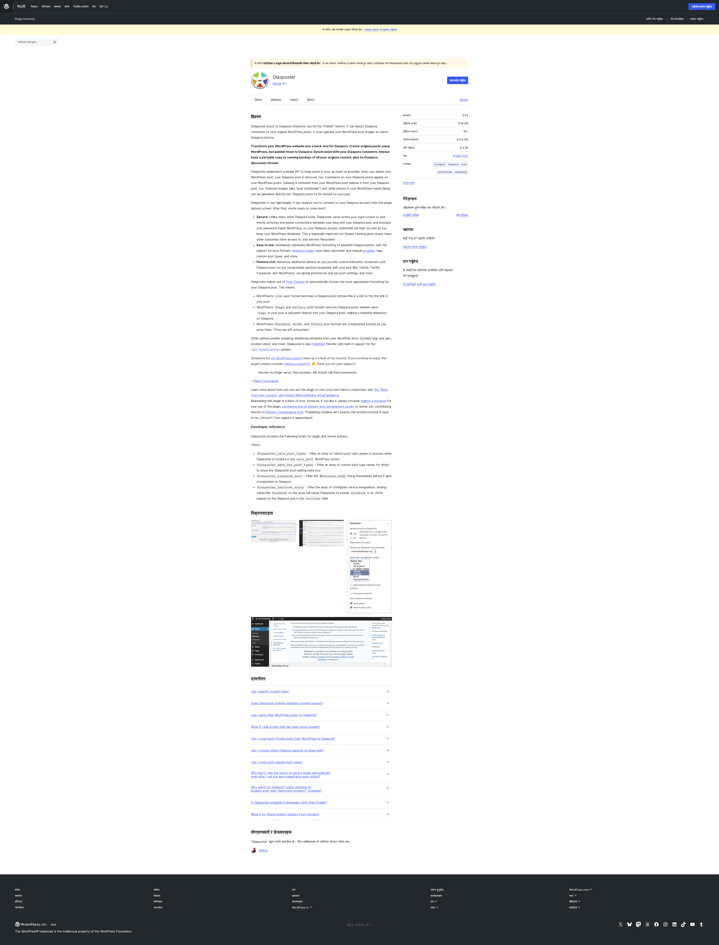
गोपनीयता (19, 907)
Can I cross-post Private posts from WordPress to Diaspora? (293, 738)
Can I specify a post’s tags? (270, 691)
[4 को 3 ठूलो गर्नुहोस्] (387, 525)
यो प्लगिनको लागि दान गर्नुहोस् (419, 284)
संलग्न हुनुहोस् (437, 889)
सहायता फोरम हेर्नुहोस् (415, 247)
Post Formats (295, 282)
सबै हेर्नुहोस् (462, 215)
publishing (461, 172)
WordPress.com (580, 889)
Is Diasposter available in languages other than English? (289, 802)
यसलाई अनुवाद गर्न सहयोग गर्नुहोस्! (380, 29)
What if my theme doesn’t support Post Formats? (285, 814)
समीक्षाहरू (276, 100)
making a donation (297, 364)
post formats (445, 172)
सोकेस (156, 889)
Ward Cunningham (266, 381)
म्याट (573, 895)
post (464, 164)
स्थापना (294, 100)
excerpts (369, 250)
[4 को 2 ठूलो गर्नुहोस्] (339, 525)
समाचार (18, 895)
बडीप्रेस (574, 907)
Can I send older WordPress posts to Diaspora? (284, 715)
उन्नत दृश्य (408, 183)
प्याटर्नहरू (158, 907)
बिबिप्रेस (574, 901)
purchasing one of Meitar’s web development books (318, 406)
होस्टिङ (18, 901)
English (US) (460, 155)
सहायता (464, 100)
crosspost (439, 164)
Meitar (277, 83)
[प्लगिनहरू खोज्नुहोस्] (54, 42)
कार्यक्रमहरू (436, 895)
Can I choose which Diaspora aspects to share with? (287, 750)
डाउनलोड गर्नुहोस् (458, 80)
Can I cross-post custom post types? (276, 762)
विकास (310, 100)
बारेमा (17, 889)
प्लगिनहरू (158, 901)
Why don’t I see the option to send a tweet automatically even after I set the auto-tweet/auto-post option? (290, 774)
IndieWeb (318, 344)
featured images (303, 250)
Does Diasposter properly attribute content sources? (287, 703)
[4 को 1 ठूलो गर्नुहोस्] (291, 525)
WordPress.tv (302, 907)
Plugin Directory (25, 18)
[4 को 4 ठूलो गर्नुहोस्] (387, 622)
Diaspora (453, 164)
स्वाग (434, 907)
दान (434, 901)
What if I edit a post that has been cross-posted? (285, 727)
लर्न (293, 889)
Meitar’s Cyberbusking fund (284, 412)
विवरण (258, 100)
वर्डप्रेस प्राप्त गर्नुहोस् (702, 6)
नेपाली (53, 924)
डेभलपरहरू (297, 901)
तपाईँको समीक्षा (411, 215)
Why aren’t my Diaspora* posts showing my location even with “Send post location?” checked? (286, 789)
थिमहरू (157, 895)
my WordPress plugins (286, 358)
